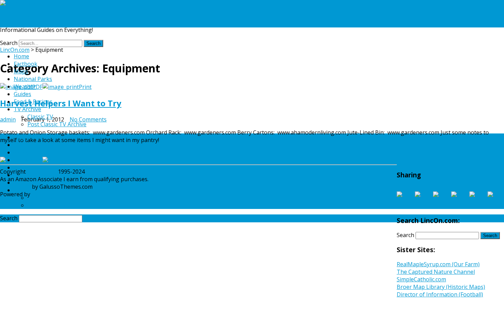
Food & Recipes (33, 101)
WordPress (45, 194)
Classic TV (40, 116)
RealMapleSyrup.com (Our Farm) (438, 264)
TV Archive (27, 109)
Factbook (25, 64)
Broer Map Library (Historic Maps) (441, 287)
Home (21, 56)
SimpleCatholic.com (421, 279)
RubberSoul (15, 186)
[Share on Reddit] (441, 199)
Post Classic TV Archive (56, 124)
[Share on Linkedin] (477, 199)
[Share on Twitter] (423, 199)
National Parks (33, 79)
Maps (21, 71)
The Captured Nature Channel (436, 272)
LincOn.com (14, 17)
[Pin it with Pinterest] (459, 199)
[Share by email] (496, 199)
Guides (22, 94)
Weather (25, 86)
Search (8, 43)
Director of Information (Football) (440, 294)
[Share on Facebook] (405, 199)
